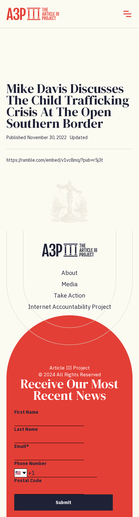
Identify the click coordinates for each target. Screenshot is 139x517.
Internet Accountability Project (69, 306)
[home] (32, 14)
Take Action (69, 295)
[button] (127, 14)
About (69, 273)
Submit (63, 502)
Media (69, 284)
